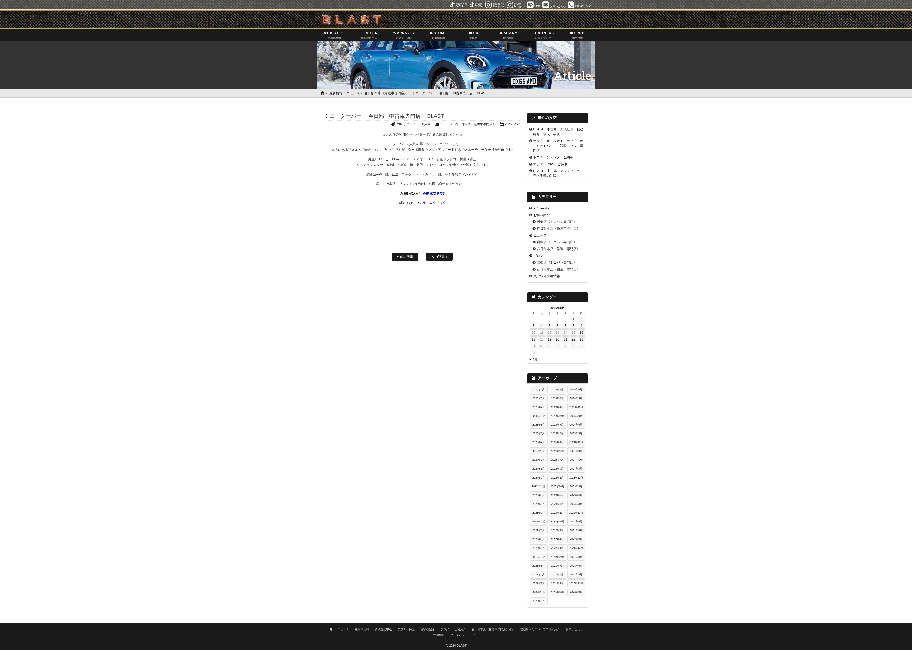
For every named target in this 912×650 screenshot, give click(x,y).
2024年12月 (576, 442)
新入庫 (426, 124)
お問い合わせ (574, 629)
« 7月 (533, 359)
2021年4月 (557, 574)
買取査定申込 (383, 629)
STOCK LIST (334, 35)
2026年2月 (538, 407)
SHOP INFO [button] (541, 35)
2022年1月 (557, 547)
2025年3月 (576, 433)
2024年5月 (538, 468)
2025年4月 (557, 433)
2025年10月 (557, 415)
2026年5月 (538, 398)
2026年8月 (538, 389)
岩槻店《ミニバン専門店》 (557, 221)
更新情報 (335, 93)
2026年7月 (557, 389)
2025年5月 (538, 433)
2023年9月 (576, 486)
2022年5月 (538, 539)
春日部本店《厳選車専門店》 (386, 93)
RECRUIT (577, 35)
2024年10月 (557, 451)
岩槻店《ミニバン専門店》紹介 (540, 629)
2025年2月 (538, 442)
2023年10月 (557, 486)
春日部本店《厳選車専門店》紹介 (493, 629)
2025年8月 (538, 424)
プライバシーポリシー (464, 635)
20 (557, 339)
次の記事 (438, 257)
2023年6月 (576, 495)
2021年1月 (557, 583)
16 (581, 332)
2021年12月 (576, 547)
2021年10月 (557, 556)
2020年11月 (539, 592)
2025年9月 (576, 415)
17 (534, 339)
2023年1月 (557, 512)
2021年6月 (576, 565)
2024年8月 (538, 459)
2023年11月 (539, 486)
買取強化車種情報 (546, 276)
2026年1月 (557, 407)
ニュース (353, 93)
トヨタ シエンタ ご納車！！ (556, 157)
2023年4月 (557, 504)
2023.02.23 (512, 124)
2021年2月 (538, 583)
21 (565, 339)
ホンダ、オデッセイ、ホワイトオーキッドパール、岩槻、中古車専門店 (558, 145)
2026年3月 (576, 398)
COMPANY (508, 35)
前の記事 (406, 257)
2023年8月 (538, 495)
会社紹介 (460, 629)
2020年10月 (557, 592)
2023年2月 (538, 512)
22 (573, 339)
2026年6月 (576, 389)
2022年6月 (576, 530)
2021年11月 (539, 556)
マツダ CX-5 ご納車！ (552, 164)
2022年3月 (576, 539)
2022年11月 (539, 521)
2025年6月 (576, 424)
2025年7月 (557, 424)
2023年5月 (538, 504)
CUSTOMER (438, 35)
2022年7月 (557, 530)
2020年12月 (576, 583)
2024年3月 (576, 468)
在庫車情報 (362, 629)
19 (549, 339)
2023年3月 (576, 504)
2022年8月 (538, 530)
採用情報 (439, 635)
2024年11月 (539, 451)
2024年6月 (576, 459)
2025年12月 (576, 407)
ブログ (538, 255)
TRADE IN (369, 35)
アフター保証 (406, 629)
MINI (400, 124)
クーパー (412, 124)
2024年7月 (557, 459)
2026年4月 (557, 398)
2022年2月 (538, 547)
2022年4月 (557, 539)
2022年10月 (557, 521)
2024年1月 (557, 477)
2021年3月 (576, 574)
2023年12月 (576, 477)
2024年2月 (538, 477)
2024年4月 (557, 468)
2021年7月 (557, 565)
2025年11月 (539, 415)
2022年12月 (576, 512)
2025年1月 (557, 442)
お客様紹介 (541, 215)
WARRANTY (404, 35)
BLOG (473, 35)
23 (581, 339)
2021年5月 (538, 574)
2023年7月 (557, 495)
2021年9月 (576, 556)
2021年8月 (538, 565)
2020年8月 (538, 600)
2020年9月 (576, 592)
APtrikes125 (542, 208)
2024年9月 (576, 451)
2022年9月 (576, 521)
